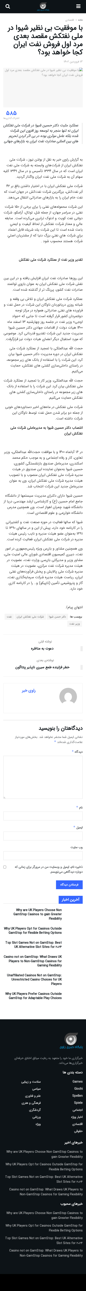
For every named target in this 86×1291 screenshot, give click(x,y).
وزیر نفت (74, 624)
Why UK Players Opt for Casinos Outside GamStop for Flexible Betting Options (33, 931)
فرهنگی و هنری (31, 1102)
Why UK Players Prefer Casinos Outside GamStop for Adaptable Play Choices (33, 996)
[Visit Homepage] (43, 6)
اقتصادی (69, 20)
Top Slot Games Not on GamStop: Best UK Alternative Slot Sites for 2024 (33, 945)
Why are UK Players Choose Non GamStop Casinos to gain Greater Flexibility (37, 914)
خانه (80, 20)
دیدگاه (77, 751)
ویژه (38, 1124)
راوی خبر (29, 690)
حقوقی (78, 1131)
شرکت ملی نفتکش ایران (30, 617)
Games (78, 1081)
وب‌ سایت (77, 847)
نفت (9, 617)
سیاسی (36, 1088)
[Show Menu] (78, 6)
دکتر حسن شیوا (57, 617)
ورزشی (36, 1117)
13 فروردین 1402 (73, 61)
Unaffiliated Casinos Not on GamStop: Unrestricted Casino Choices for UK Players (34, 979)
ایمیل (78, 827)
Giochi (78, 1088)
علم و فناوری (33, 1095)
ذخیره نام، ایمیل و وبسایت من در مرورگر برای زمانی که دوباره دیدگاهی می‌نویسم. (49, 869)
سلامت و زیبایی (31, 1081)
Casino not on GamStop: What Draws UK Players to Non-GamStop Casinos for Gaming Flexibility (33, 961)
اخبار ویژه (77, 1117)
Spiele (78, 1102)
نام (79, 807)
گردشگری (35, 1110)
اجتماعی (78, 1110)
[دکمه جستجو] (8, 6)
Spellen (77, 1095)
